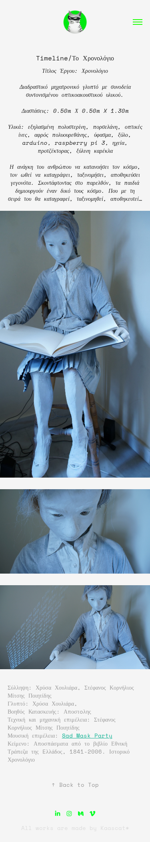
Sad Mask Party (87, 735)
